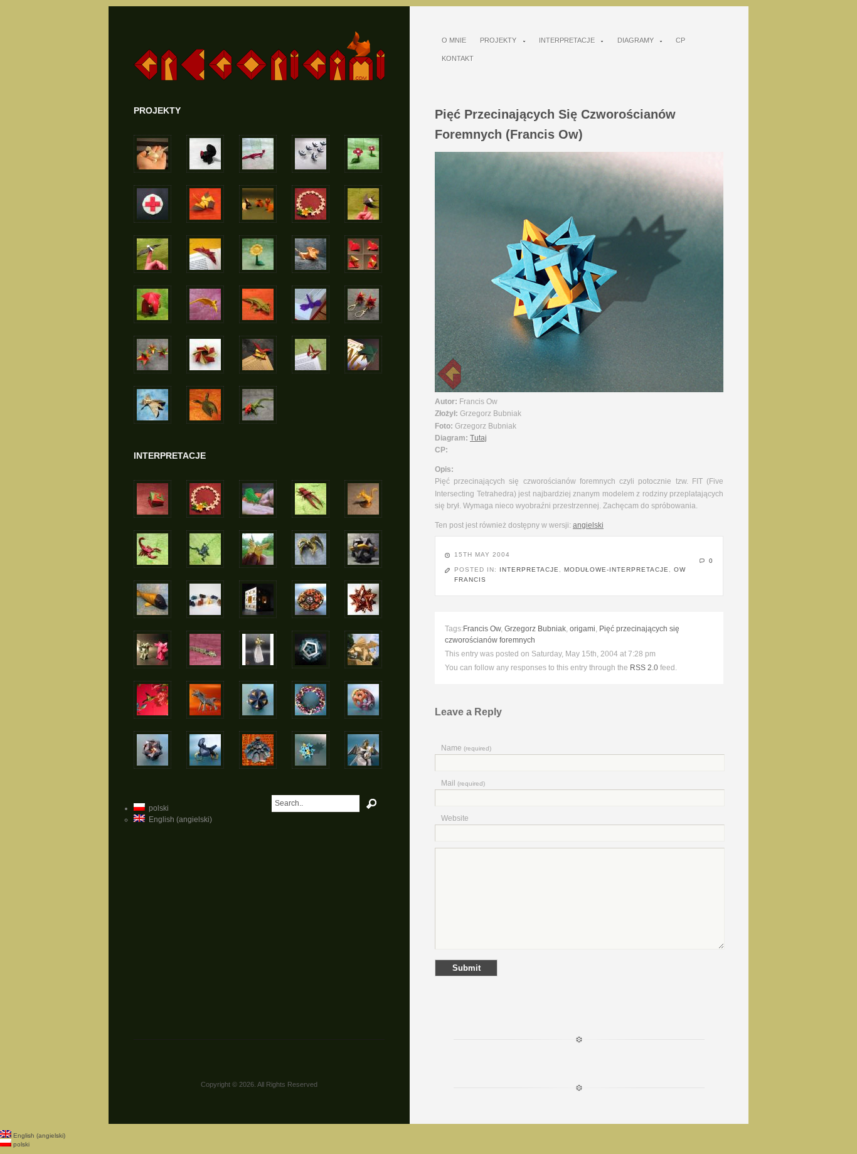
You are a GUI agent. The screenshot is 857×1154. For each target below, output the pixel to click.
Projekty (494, 40)
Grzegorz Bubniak (535, 628)
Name (466, 748)
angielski (588, 525)
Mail (463, 783)
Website (455, 818)
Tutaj (478, 438)
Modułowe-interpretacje (616, 569)
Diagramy (632, 40)
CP (680, 40)
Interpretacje (563, 40)
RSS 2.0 (644, 667)
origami (582, 628)
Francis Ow (482, 628)
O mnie (454, 40)
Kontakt (458, 58)
